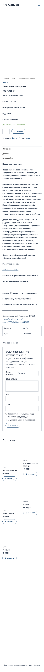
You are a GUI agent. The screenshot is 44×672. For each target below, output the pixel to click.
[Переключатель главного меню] (39, 4)
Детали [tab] (5, 154)
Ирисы (27, 138)
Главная (5, 79)
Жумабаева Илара (10, 270)
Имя (8, 395)
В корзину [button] (9, 479)
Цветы (13, 79)
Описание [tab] (6, 149)
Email (8, 404)
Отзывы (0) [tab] (7, 158)
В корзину (18, 131)
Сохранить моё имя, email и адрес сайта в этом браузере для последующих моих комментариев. (21, 417)
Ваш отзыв (12, 379)
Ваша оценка (10, 373)
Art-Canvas (10, 4)
